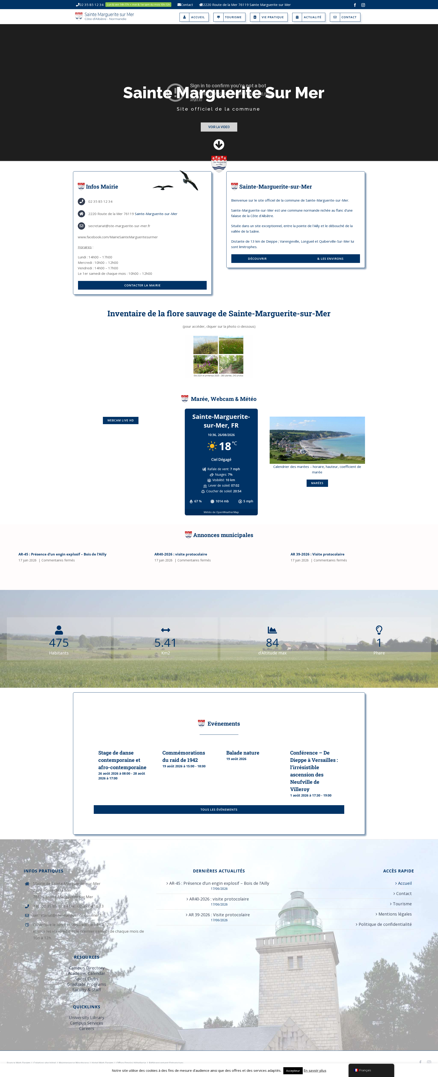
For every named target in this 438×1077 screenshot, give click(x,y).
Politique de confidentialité (385, 924)
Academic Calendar (86, 973)
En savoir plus (315, 1070)
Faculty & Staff (86, 989)
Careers (86, 1028)
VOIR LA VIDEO (219, 127)
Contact (404, 893)
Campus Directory (86, 968)
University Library (86, 1017)
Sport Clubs (86, 978)
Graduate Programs (86, 984)
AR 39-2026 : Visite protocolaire (317, 554)
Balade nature (242, 752)
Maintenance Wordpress (74, 1062)
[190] (317, 418)
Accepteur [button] (293, 1071)
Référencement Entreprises (166, 1062)
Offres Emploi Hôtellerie (131, 1062)
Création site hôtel (44, 1062)
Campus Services (86, 1023)
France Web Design (19, 1062)
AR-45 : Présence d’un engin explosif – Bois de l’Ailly (62, 554)
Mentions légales (395, 914)
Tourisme (402, 903)
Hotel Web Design (102, 1062)
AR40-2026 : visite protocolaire (180, 554)
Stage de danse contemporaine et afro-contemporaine (122, 760)
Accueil (405, 883)
